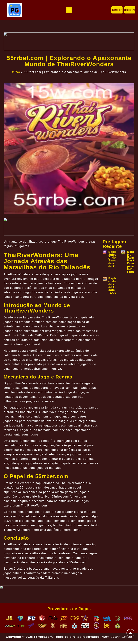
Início (16, 72)
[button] (69, 10)
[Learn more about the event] (69, 41)
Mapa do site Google (117, 636)
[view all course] (130, 633)
